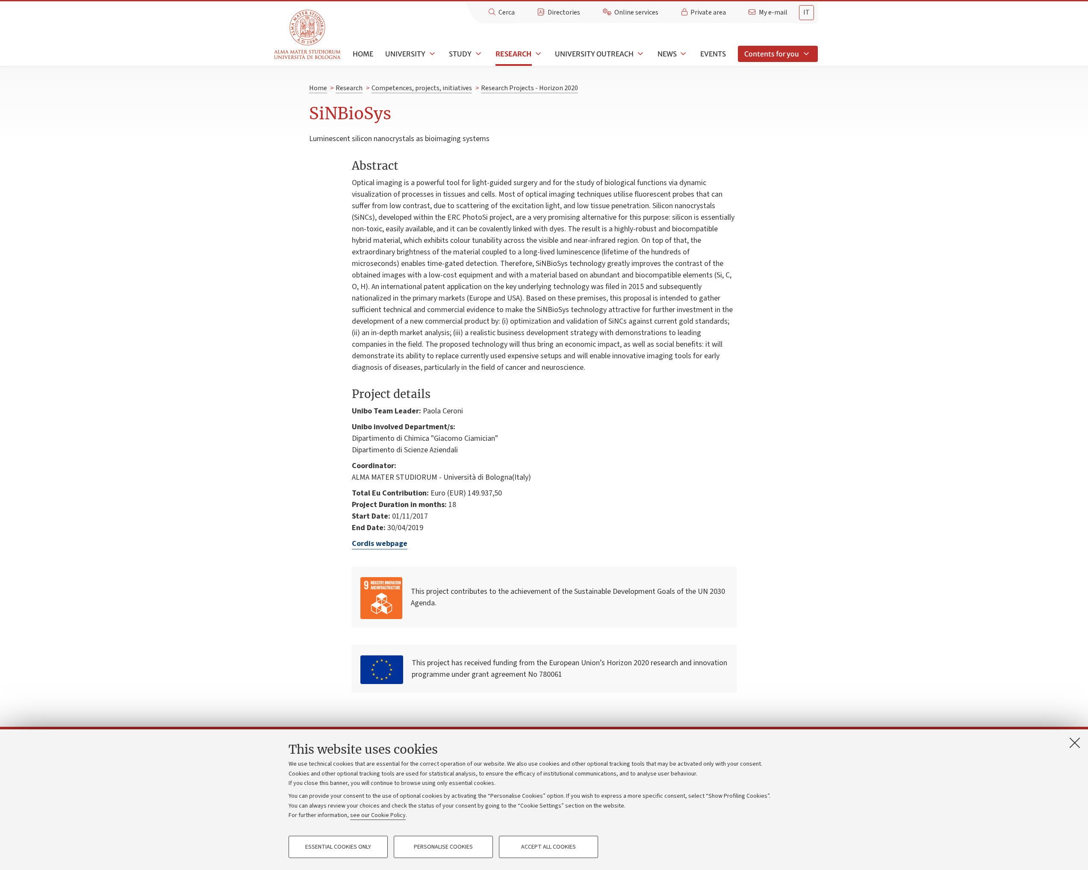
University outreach (594, 54)
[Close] (1075, 742)
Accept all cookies (548, 847)
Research (513, 54)
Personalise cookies (443, 847)
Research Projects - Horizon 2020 (529, 88)
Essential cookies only (338, 847)
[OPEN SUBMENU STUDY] (478, 54)
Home (363, 54)
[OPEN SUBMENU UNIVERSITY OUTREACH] (640, 54)
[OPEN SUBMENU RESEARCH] (537, 54)
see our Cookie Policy (378, 815)
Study (460, 54)
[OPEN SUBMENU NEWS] (683, 54)
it (806, 12)
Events (713, 54)
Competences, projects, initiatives (422, 88)
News (667, 54)
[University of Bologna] (308, 35)
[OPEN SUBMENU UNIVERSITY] (431, 54)
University (405, 54)
